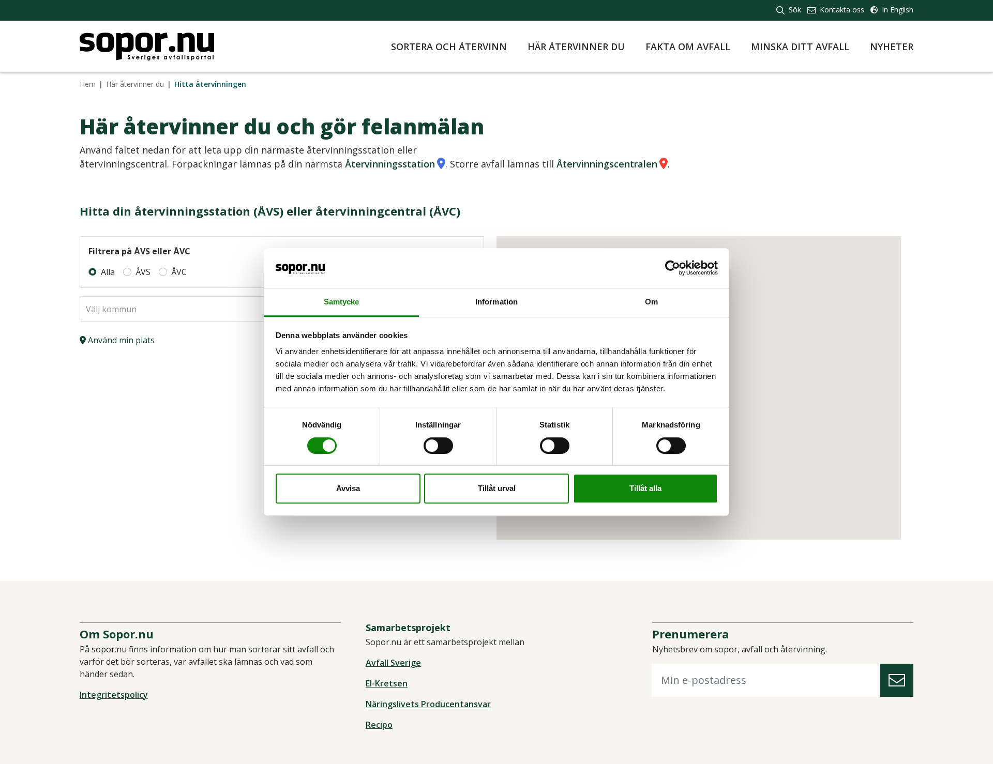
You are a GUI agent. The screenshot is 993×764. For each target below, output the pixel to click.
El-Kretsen (387, 683)
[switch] (438, 445)
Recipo (379, 724)
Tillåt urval (497, 488)
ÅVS (143, 272)
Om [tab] (651, 301)
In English (896, 9)
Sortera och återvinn (449, 46)
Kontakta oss (841, 9)
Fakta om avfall (687, 46)
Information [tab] (496, 301)
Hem (88, 84)
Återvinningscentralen (606, 164)
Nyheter (891, 46)
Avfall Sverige (393, 662)
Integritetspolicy (114, 694)
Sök (794, 9)
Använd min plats (120, 340)
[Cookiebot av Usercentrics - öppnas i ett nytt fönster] (672, 268)
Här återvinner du (576, 46)
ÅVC (179, 272)
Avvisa (348, 488)
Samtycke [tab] (341, 301)
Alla (108, 272)
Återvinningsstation (390, 164)
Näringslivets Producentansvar (428, 704)
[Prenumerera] (896, 680)
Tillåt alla (645, 488)
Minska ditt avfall (800, 46)
